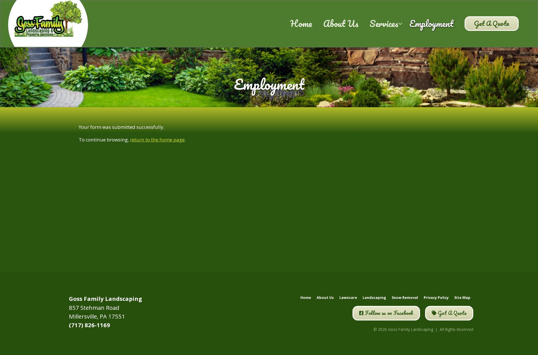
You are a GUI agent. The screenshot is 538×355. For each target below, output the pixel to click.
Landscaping (374, 297)
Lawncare (348, 297)
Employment (431, 23)
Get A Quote (491, 23)
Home (301, 23)
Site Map (462, 297)
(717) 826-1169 (89, 325)
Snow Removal (405, 297)
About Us (340, 23)
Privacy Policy (436, 297)
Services (384, 23)
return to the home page (157, 139)
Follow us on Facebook (388, 313)
